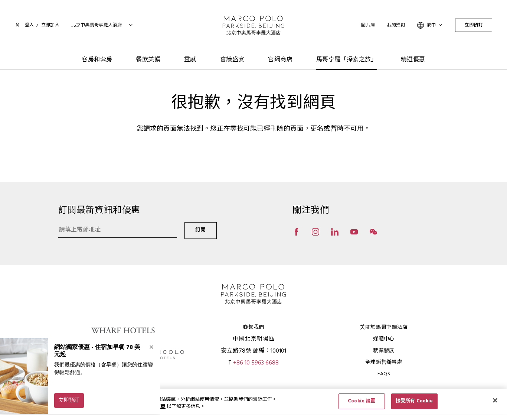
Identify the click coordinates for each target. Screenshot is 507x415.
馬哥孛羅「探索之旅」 (346, 60)
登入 (29, 25)
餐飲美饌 (148, 60)
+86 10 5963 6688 (256, 363)
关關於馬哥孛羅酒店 (384, 327)
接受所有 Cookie (414, 401)
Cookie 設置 (361, 401)
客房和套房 (97, 60)
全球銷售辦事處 (383, 362)
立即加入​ (50, 25)
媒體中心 (383, 339)
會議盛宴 (232, 60)
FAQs (383, 374)
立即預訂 (473, 25)
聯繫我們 (253, 327)
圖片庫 (368, 25)
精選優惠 (413, 60)
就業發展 (383, 351)
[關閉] (495, 400)
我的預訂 (396, 25)
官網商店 (280, 60)
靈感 (190, 60)
